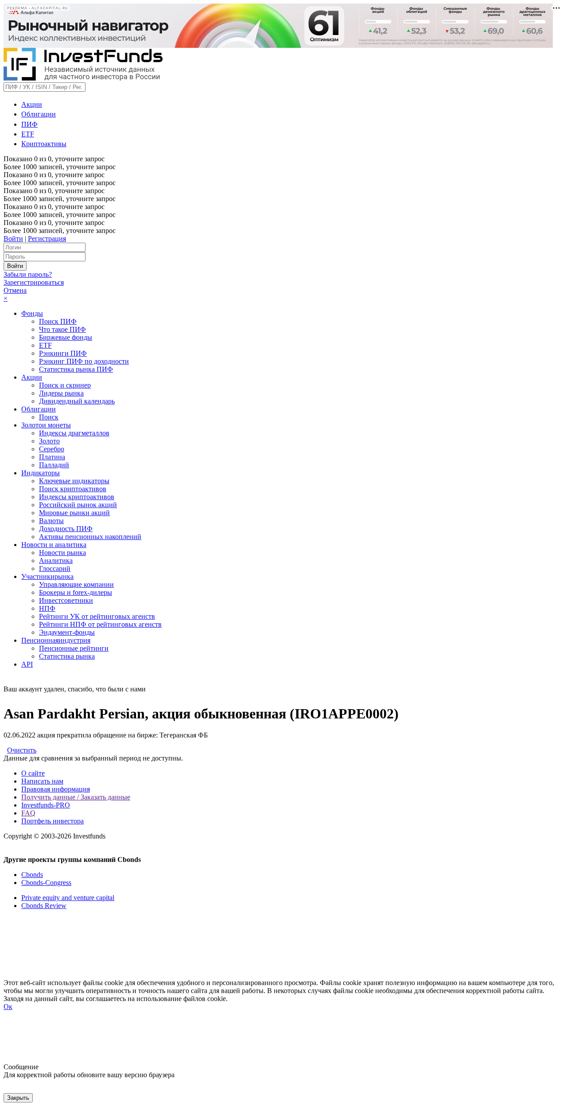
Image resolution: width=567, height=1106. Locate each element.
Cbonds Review (43, 905)
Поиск (48, 417)
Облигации (38, 114)
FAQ (28, 813)
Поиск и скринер (65, 385)
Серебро (51, 449)
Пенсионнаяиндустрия (55, 640)
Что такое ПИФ (62, 329)
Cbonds (32, 874)
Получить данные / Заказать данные (75, 797)
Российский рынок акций (78, 504)
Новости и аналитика (53, 544)
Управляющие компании (76, 584)
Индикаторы (40, 473)
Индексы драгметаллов (74, 433)
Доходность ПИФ (66, 528)
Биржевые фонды (65, 337)
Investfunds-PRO (45, 805)
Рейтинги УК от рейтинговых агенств (97, 616)
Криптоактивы (43, 143)
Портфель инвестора (52, 821)
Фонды (32, 313)
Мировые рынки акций (74, 512)
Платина (52, 457)
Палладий (54, 465)
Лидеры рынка (61, 393)
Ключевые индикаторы (74, 481)
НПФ (47, 608)
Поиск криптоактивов (72, 489)
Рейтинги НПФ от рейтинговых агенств (100, 624)
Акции (31, 104)
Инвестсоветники (66, 600)
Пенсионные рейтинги (74, 648)
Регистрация (47, 238)
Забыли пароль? (28, 274)
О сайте (33, 773)
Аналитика (56, 560)
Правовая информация (55, 789)
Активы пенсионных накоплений (90, 536)
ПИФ (29, 124)
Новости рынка (62, 552)
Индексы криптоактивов (76, 497)
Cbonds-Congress (46, 882)
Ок (8, 1006)
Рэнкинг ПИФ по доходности (84, 361)
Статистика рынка (67, 656)
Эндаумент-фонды (67, 632)
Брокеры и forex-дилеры (75, 592)
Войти (13, 238)
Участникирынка (47, 576)
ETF (27, 134)
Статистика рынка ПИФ (76, 369)
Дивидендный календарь (77, 401)
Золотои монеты (46, 425)
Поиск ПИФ (58, 321)
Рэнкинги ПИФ (63, 353)
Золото (49, 441)
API (27, 664)
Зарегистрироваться (34, 282)
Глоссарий (54, 568)
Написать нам (42, 781)
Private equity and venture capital (67, 897)
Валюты (51, 520)
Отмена (15, 290)
